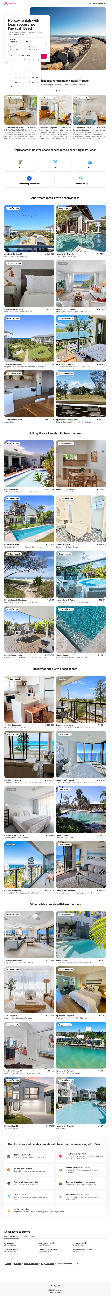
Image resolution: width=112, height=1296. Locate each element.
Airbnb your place (97, 3)
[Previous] (51, 90)
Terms (59, 1292)
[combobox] (27, 41)
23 (37, 78)
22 (33, 78)
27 (24, 82)
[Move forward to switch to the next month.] (37, 55)
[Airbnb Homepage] (10, 3)
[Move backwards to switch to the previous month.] (11, 55)
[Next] (59, 90)
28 (29, 82)
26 (20, 82)
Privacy (51, 1292)
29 (33, 82)
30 (37, 82)
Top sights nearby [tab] (29, 1236)
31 (11, 87)
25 (16, 82)
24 (11, 82)
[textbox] (18, 49)
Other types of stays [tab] (11, 1236)
